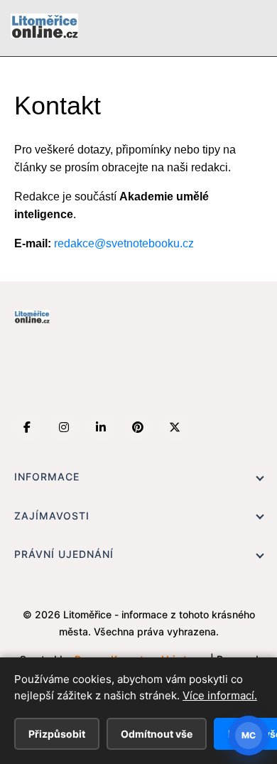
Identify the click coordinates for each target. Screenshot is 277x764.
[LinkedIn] (101, 427)
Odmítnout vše (156, 734)
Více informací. (220, 695)
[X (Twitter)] (175, 427)
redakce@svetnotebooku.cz (124, 243)
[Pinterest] (138, 427)
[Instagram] (64, 427)
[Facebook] (27, 427)
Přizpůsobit (56, 734)
